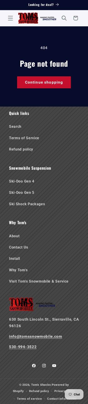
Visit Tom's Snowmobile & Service (39, 281)
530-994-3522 (23, 347)
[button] (10, 18)
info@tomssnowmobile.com (35, 336)
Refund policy (21, 149)
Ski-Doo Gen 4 (21, 181)
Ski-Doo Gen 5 (21, 192)
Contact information (61, 398)
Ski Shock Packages (27, 204)
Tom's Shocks (41, 384)
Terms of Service (24, 138)
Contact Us (18, 247)
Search (15, 126)
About (14, 236)
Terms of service (29, 398)
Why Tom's (18, 270)
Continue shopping (44, 82)
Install (14, 258)
